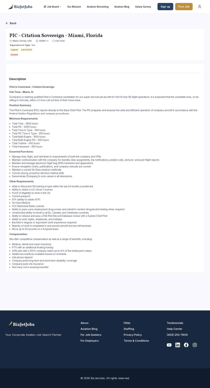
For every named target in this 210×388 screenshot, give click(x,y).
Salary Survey (143, 6)
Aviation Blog (121, 6)
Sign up (165, 6)
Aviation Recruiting (97, 6)
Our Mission (74, 6)
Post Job (183, 6)
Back (13, 23)
